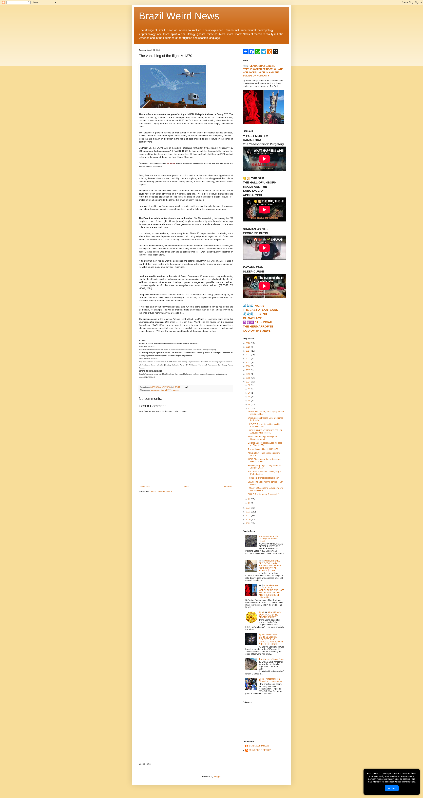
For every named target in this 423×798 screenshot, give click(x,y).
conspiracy (155, 390)
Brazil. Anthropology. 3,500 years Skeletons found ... (262, 437)
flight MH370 (166, 390)
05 (249, 400)
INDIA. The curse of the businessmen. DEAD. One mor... (265, 460)
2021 (248, 362)
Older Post (227, 487)
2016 (248, 374)
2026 (248, 343)
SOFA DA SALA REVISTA (260, 750)
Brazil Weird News (179, 15)
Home (186, 487)
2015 (248, 378)
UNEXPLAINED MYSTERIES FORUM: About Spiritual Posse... (265, 431)
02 (249, 499)
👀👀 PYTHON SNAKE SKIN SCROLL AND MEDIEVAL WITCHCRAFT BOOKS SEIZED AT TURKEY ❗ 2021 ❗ (270, 566)
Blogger (216, 777)
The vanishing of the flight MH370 (263, 449)
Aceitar (391, 788)
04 (249, 404)
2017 (248, 370)
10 (249, 393)
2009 (248, 523)
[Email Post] (186, 387)
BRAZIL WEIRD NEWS (259, 746)
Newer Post (145, 487)
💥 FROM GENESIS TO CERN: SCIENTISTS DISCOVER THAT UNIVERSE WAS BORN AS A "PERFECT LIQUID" (271, 639)
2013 (248, 508)
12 (249, 385)
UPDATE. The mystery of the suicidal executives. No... (264, 425)
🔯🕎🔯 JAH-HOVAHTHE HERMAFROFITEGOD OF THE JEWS (258, 326)
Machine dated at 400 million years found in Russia (268, 538)
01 (249, 503)
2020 (248, 366)
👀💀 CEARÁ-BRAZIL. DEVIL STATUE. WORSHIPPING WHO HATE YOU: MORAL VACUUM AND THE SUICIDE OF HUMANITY (271, 591)
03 (249, 408)
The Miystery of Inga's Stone (271, 659)
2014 (248, 382)
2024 (248, 351)
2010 (248, 519)
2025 (248, 347)
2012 (248, 512)
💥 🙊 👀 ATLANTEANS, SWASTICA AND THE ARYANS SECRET (270, 614)
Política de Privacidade (404, 782)
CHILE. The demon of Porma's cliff (263, 494)
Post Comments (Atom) (161, 491)
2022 (248, 359)
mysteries (175, 390)
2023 (248, 355)
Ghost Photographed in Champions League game (270, 680)
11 (249, 389)
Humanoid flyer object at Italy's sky (263, 478)
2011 (248, 515)
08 (249, 397)
